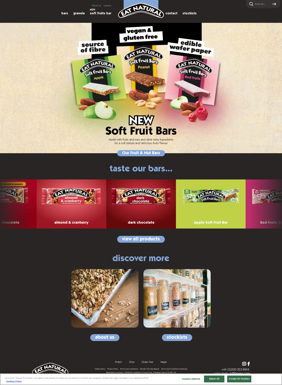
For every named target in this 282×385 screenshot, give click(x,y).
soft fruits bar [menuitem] (100, 13)
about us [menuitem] (96, 5)
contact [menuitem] (171, 13)
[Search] (274, 4)
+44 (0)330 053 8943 (235, 369)
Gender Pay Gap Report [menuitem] (149, 369)
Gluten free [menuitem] (147, 362)
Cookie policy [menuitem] (100, 369)
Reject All (214, 379)
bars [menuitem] (64, 13)
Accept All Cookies (239, 379)
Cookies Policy (14, 381)
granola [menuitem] (79, 13)
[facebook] (249, 364)
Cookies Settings (191, 379)
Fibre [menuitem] (131, 362)
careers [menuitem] (107, 5)
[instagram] (244, 364)
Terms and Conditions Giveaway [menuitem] (174, 369)
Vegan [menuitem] (163, 362)
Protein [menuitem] (118, 362)
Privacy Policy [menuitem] (112, 369)
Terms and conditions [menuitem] (129, 369)
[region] (141, 379)
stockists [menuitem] (190, 13)
